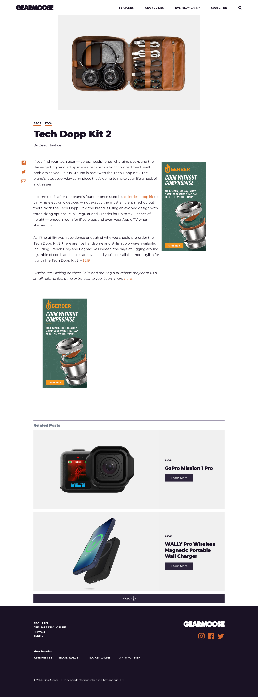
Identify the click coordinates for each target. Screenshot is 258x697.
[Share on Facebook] (23, 162)
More (126, 598)
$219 (86, 260)
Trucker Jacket (99, 657)
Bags (37, 123)
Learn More (182, 479)
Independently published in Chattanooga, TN (94, 679)
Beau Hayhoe (50, 145)
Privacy (39, 631)
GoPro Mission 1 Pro (189, 468)
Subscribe (219, 7)
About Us (40, 623)
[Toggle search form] (240, 8)
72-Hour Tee (42, 657)
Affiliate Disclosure (49, 627)
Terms (38, 635)
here (128, 278)
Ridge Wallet (69, 657)
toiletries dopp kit (138, 197)
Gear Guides (154, 7)
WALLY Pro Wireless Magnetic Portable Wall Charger (190, 550)
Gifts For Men (129, 657)
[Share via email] (23, 181)
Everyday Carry (187, 7)
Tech (48, 123)
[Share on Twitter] (23, 171)
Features (126, 7)
